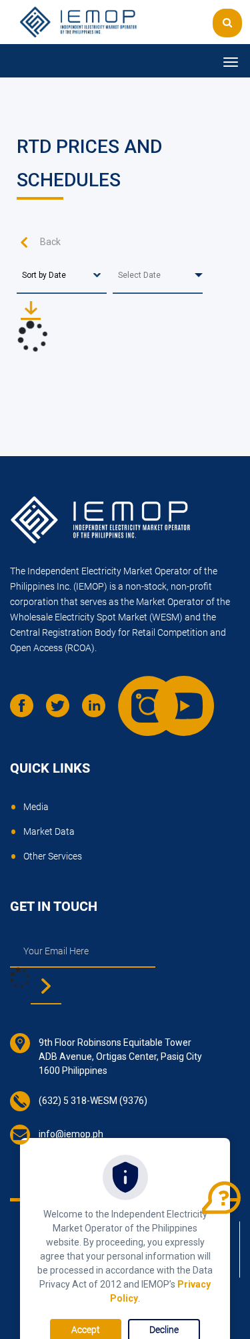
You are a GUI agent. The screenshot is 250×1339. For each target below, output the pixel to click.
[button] (227, 23)
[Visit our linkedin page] (98, 710)
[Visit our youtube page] (170, 692)
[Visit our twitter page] (62, 710)
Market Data (49, 831)
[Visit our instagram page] (134, 692)
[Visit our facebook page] (26, 710)
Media (36, 806)
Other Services (52, 856)
